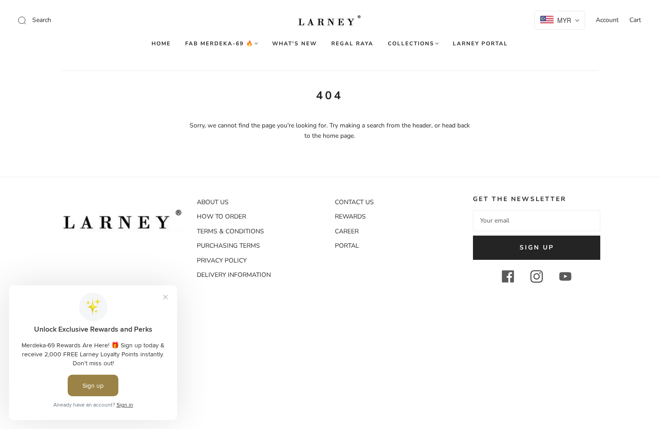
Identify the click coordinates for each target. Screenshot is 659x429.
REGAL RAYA (352, 43)
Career (347, 231)
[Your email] (536, 220)
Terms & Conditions (230, 231)
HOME (161, 43)
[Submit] (82, 20)
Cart (635, 20)
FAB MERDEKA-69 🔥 (219, 43)
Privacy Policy (222, 260)
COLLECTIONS (411, 43)
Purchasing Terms (228, 245)
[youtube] (565, 276)
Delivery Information (234, 275)
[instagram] (536, 276)
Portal (347, 245)
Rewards (350, 216)
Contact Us (354, 202)
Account (607, 20)
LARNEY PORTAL (480, 43)
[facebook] (508, 276)
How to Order (221, 216)
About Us (213, 202)
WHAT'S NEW (294, 43)
